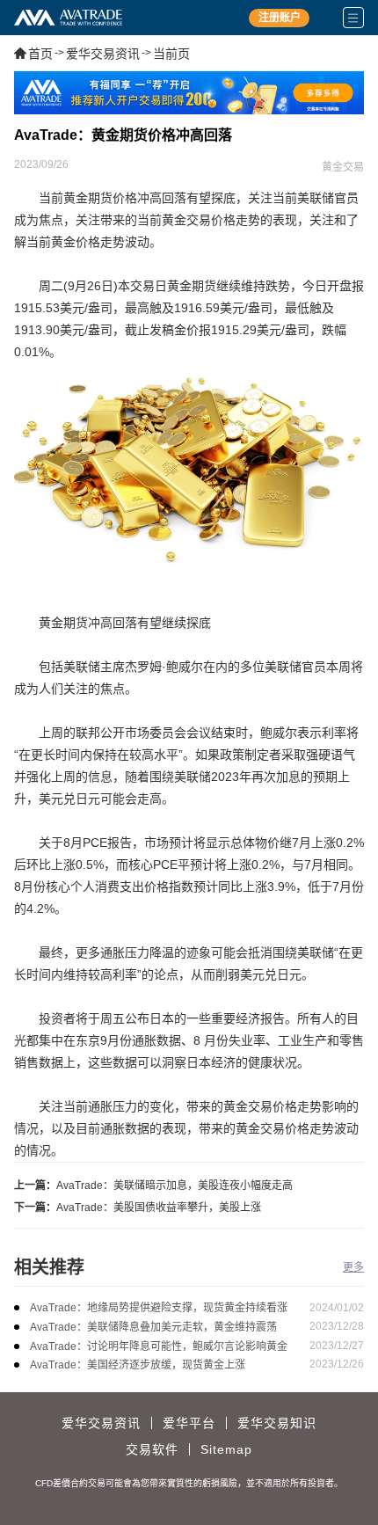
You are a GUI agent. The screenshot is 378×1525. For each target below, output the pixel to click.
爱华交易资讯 (103, 54)
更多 (353, 1267)
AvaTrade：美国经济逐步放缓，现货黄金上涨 (137, 1365)
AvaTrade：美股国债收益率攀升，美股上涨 (158, 1207)
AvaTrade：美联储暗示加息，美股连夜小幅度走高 (174, 1185)
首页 (40, 54)
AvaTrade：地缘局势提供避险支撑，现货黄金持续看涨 (158, 1308)
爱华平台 (189, 1423)
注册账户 (279, 17)
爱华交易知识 (276, 1423)
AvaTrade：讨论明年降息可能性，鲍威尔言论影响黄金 (158, 1346)
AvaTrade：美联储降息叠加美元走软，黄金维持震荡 (153, 1327)
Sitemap (226, 1449)
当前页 (171, 54)
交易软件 (152, 1449)
